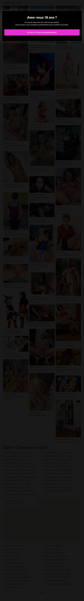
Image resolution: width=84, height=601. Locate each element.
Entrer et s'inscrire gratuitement (42, 32)
